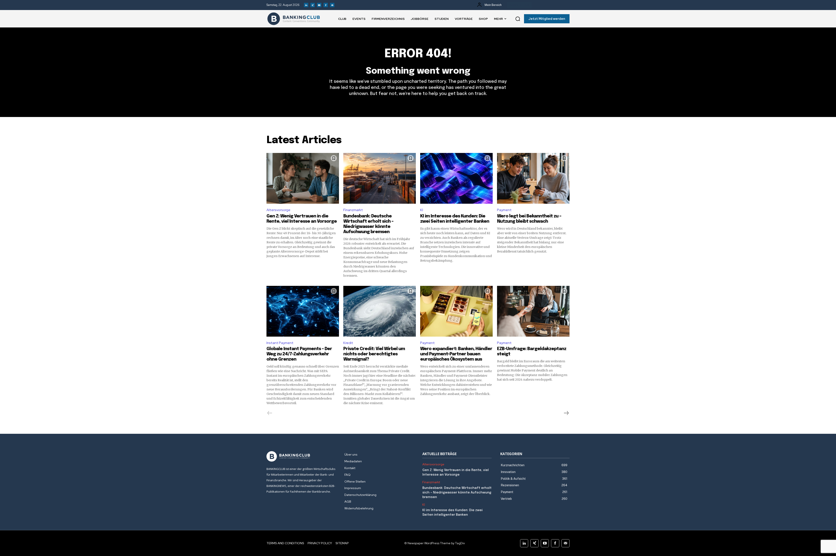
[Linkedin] (306, 5)
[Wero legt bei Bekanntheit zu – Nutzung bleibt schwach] (533, 178)
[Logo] (293, 18)
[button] (517, 18)
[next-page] (566, 413)
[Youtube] (319, 5)
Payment (504, 210)
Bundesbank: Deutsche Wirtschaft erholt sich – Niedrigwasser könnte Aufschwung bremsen (457, 492)
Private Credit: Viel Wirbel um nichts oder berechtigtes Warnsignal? (374, 354)
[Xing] (312, 5)
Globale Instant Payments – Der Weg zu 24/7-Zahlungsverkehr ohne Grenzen (299, 354)
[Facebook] (326, 5)
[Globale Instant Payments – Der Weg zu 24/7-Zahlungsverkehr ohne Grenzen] (302, 311)
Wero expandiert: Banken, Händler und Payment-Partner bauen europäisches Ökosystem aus (456, 354)
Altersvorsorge (278, 210)
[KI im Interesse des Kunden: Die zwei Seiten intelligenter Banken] (456, 178)
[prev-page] (269, 413)
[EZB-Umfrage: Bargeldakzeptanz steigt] (533, 311)
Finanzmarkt (353, 210)
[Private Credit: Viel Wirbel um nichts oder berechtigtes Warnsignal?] (379, 311)
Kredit (348, 343)
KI (421, 210)
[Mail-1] (332, 5)
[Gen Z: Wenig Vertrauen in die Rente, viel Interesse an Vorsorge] (302, 178)
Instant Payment (279, 343)
